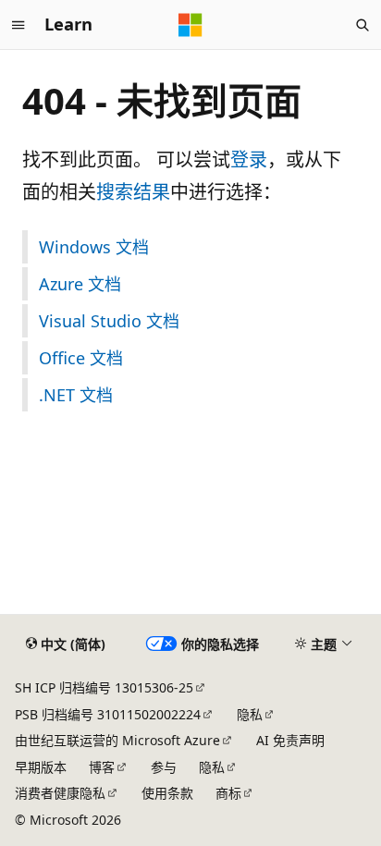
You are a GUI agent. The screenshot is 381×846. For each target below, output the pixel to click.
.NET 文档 (76, 395)
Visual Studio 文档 (109, 321)
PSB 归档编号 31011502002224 (108, 714)
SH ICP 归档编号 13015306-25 (104, 687)
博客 (102, 767)
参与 (164, 767)
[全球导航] (18, 25)
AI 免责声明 (290, 740)
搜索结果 (133, 191)
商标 (228, 793)
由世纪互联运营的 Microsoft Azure (117, 740)
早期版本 (41, 767)
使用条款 (167, 793)
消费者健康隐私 (60, 793)
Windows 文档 (94, 247)
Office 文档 (81, 358)
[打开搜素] (362, 25)
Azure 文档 (80, 284)
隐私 (250, 714)
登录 (248, 159)
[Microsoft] (190, 25)
